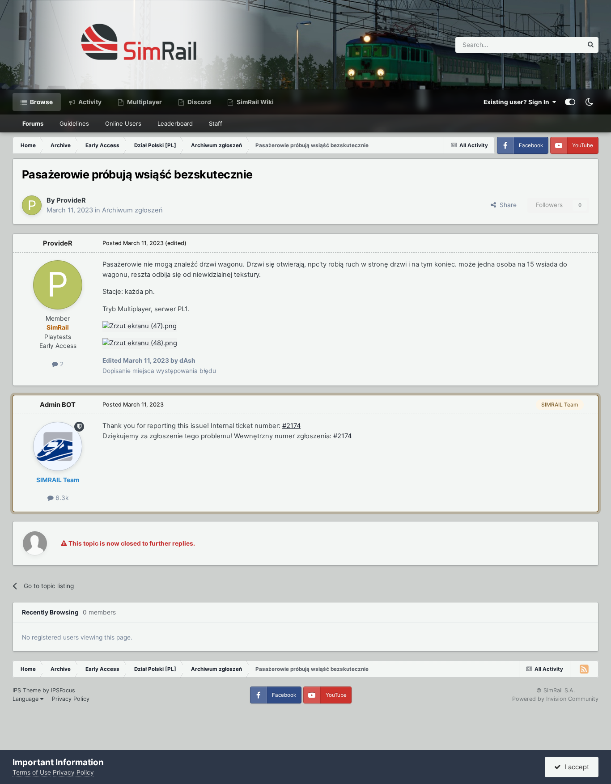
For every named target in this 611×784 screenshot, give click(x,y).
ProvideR (71, 200)
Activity (89, 102)
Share (506, 204)
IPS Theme (27, 690)
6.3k (61, 497)
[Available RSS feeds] (584, 669)
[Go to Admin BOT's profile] (57, 446)
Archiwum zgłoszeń (132, 210)
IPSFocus (63, 690)
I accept (575, 767)
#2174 (291, 426)
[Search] (590, 45)
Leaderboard (175, 123)
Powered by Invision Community (555, 698)
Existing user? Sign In (518, 102)
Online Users (123, 123)
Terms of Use (32, 772)
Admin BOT (58, 405)
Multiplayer (144, 102)
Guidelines (74, 123)
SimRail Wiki (254, 102)
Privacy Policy (70, 698)
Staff (215, 123)
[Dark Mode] (589, 102)
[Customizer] (570, 102)
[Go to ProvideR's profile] (32, 205)
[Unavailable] (139, 326)
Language (26, 698)
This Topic (556, 44)
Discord (198, 102)
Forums (32, 123)
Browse (41, 102)
